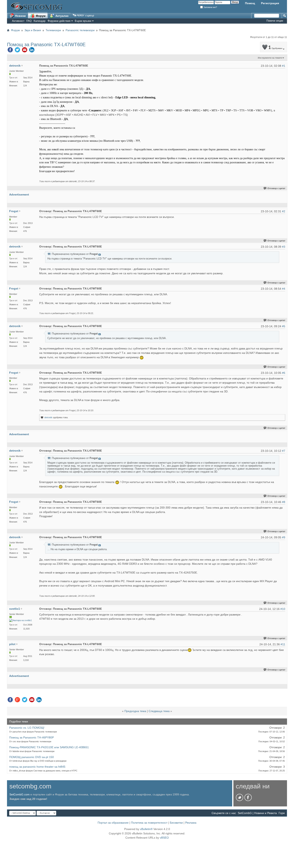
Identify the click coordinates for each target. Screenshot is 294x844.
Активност (18, 20)
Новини (20, 15)
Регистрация (270, 3)
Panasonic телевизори (80, 30)
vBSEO (164, 837)
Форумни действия (59, 20)
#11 (283, 644)
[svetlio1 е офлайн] (20, 620)
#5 (283, 326)
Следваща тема (159, 711)
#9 (283, 537)
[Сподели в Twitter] (17, 50)
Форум (40, 15)
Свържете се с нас (224, 813)
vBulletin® (146, 829)
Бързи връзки (83, 20)
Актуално (62, 15)
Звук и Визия (32, 30)
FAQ (29, 20)
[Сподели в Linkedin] (32, 50)
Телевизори (53, 30)
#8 (283, 502)
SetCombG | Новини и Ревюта (257, 813)
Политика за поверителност (149, 822)
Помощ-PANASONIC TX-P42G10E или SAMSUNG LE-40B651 (49, 747)
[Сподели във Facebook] (10, 50)
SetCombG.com (19, 794)
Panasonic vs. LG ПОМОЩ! (26, 727)
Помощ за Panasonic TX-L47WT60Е (46, 44)
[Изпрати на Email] (24, 50)
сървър (89, 15)
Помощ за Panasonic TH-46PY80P (31, 737)
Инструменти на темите (270, 58)
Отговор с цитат (276, 188)
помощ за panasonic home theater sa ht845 (37, 766)
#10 (282, 609)
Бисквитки (176, 822)
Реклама (190, 822)
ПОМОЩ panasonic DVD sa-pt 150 (31, 757)
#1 (283, 65)
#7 (283, 450)
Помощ (250, 3)
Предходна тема (135, 711)
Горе (282, 813)
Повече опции (274, 20)
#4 (283, 288)
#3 (283, 246)
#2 (283, 211)
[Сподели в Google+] (17, 700)
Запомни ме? (210, 7)
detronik (48, 417)
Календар (39, 20)
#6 (283, 372)
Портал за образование (113, 822)
